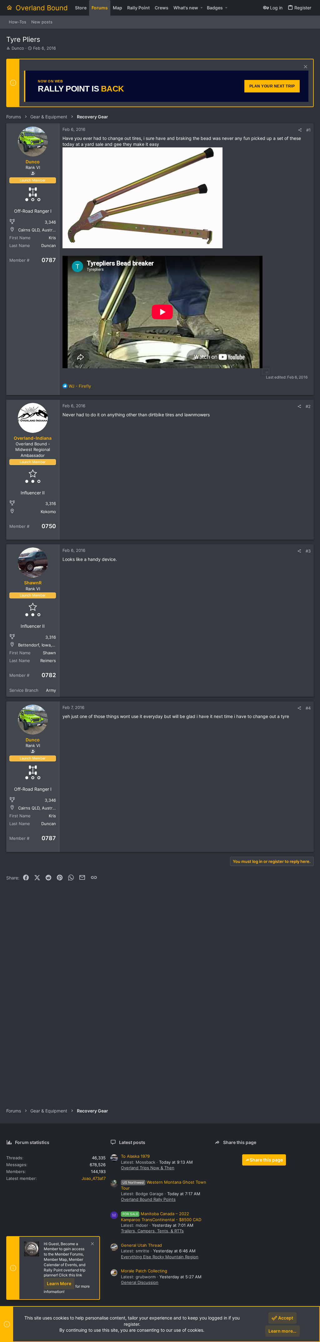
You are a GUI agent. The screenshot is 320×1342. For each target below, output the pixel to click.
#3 (308, 550)
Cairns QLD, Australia (38, 229)
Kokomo (48, 511)
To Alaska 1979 (135, 1156)
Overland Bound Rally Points (148, 1199)
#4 (308, 708)
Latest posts (132, 1142)
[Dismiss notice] (304, 67)
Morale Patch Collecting (144, 1270)
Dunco (18, 48)
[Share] (300, 130)
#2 (308, 406)
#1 (308, 129)
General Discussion (139, 1282)
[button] (201, 8)
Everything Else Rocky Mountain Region (159, 1256)
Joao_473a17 (94, 1178)
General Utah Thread (141, 1245)
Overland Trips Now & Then (147, 1167)
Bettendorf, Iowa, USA (40, 644)
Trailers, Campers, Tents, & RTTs (152, 1230)
